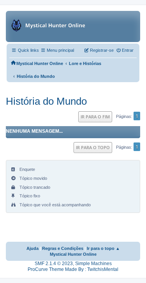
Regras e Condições (62, 248)
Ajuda (32, 248)
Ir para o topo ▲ (103, 248)
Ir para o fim (95, 117)
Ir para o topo (93, 147)
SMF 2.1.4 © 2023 (54, 263)
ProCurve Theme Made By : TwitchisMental (73, 269)
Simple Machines (93, 263)
